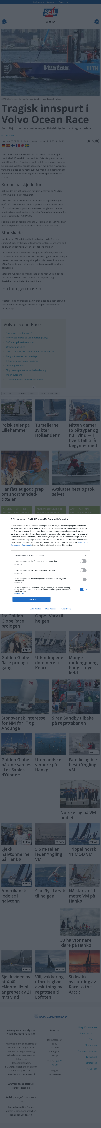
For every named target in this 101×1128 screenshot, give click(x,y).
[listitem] (50, 555)
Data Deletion (35, 609)
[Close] (95, 519)
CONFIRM (31, 599)
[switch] (83, 561)
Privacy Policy (65, 609)
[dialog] (50, 564)
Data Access (50, 609)
